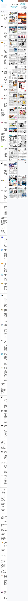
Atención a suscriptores (22, 4)
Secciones (4, 4)
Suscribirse (24, 6)
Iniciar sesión (23, 8)
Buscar (3, 6)
